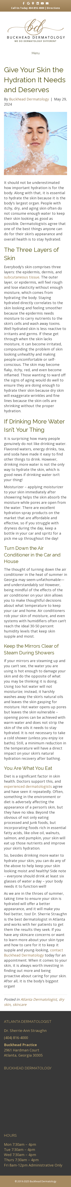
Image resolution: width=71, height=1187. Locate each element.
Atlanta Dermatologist (39, 999)
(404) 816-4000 (16, 1037)
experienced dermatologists (28, 786)
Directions (53, 8)
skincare (19, 1004)
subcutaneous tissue (21, 277)
